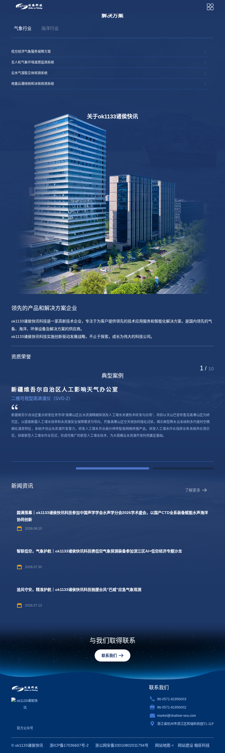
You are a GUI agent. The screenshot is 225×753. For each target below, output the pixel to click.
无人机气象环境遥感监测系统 (32, 62)
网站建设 (185, 745)
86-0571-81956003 (171, 699)
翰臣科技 (202, 745)
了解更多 (192, 490)
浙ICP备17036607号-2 (69, 745)
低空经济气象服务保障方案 (31, 52)
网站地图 (162, 745)
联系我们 (109, 655)
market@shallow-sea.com (176, 716)
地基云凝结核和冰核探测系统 (32, 84)
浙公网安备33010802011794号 (121, 745)
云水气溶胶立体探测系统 (29, 73)
